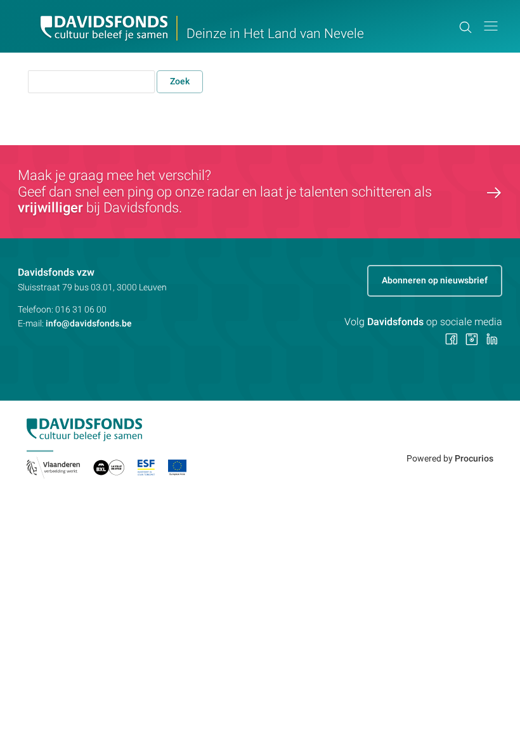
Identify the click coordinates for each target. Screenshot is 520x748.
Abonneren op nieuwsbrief (435, 280)
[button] (490, 26)
